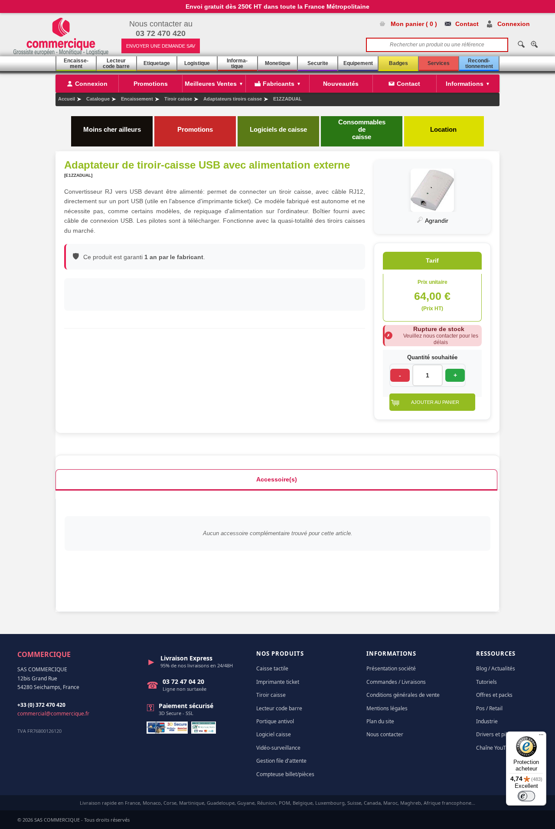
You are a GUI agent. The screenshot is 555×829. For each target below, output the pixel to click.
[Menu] (541, 736)
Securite (317, 63)
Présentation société (391, 668)
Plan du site (380, 721)
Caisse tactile (272, 668)
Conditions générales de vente (403, 695)
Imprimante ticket (277, 682)
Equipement (358, 63)
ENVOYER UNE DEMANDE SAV (160, 46)
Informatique (237, 63)
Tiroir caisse (178, 98)
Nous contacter (384, 734)
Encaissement (76, 63)
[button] (432, 402)
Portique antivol (275, 721)
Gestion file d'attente (281, 760)
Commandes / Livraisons (396, 682)
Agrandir (436, 220)
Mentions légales (387, 708)
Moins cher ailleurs (112, 129)
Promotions (195, 129)
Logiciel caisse (273, 734)
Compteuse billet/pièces (285, 774)
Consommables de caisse (361, 129)
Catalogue (98, 98)
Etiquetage (157, 63)
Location (444, 129)
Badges (398, 63)
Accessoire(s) (276, 479)
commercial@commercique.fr (53, 713)
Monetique (278, 63)
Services (439, 63)
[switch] (526, 796)
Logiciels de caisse (278, 129)
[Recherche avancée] (534, 44)
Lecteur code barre (116, 63)
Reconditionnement (479, 63)
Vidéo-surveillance (278, 747)
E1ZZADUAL (287, 98)
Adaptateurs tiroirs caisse (232, 98)
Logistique (197, 63)
